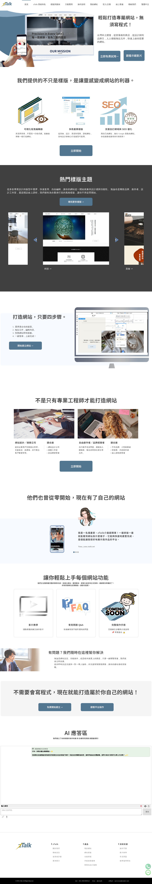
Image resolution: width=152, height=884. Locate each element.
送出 (147, 812)
